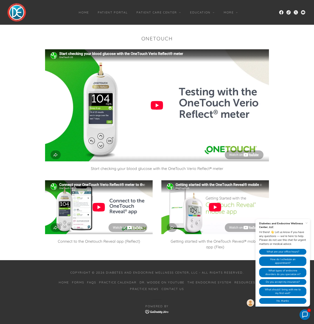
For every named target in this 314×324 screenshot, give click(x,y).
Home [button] (64, 282)
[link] (16, 11)
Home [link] (84, 12)
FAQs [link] (91, 282)
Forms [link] (78, 282)
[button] (157, 12)
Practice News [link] (144, 289)
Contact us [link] (173, 289)
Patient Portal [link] (113, 12)
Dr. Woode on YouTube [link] (162, 282)
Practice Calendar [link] (117, 282)
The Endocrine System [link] (209, 282)
